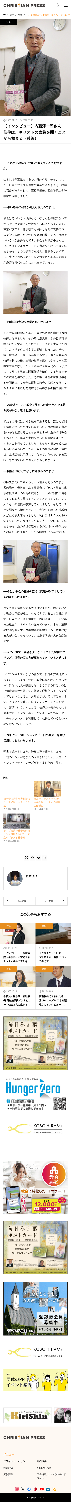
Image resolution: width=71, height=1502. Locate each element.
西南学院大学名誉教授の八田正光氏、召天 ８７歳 (16, 802)
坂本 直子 (32, 876)
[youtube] (42, 1489)
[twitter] (22, 1489)
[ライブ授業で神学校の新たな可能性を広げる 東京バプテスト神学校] (16, 821)
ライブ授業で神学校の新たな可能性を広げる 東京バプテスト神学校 (16, 834)
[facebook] (29, 1489)
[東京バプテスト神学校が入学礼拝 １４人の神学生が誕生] (47, 789)
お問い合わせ (44, 1467)
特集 (9, 22)
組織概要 (42, 1461)
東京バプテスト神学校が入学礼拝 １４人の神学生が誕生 (47, 802)
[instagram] (17, 1489)
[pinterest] (35, 1489)
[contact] (48, 1489)
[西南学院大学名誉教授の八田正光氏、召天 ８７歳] (16, 789)
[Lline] (38, 857)
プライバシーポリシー (15, 1461)
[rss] (54, 1489)
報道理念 (8, 1467)
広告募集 (8, 1474)
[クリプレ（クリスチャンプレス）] (24, 5)
